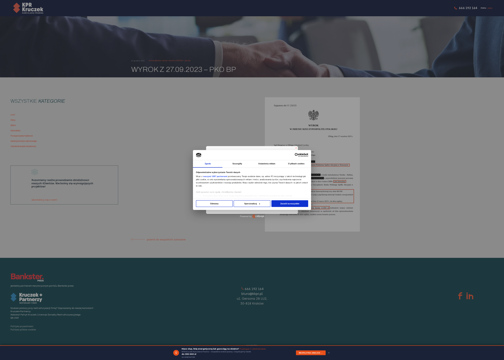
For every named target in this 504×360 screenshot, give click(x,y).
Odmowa (214, 203)
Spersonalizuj (250, 203)
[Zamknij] (296, 148)
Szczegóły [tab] (237, 163)
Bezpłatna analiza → (311, 353)
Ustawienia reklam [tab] (266, 163)
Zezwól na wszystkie (289, 203)
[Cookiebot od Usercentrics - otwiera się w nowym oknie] (296, 155)
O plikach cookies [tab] (296, 163)
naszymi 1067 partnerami (215, 176)
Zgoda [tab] (208, 163)
